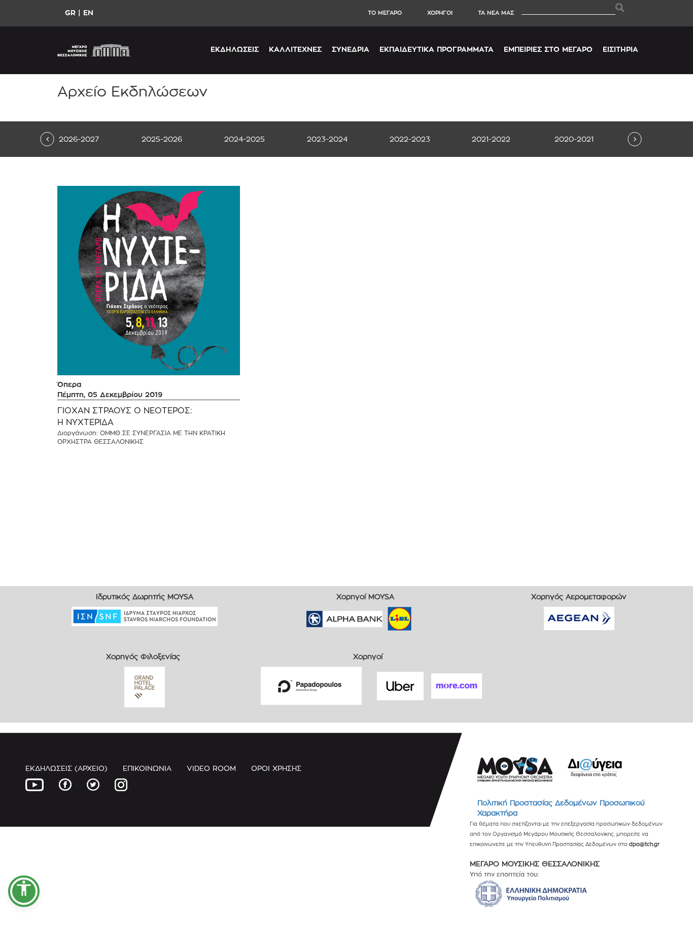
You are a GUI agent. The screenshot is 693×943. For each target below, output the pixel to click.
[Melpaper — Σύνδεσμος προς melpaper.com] (429, 616)
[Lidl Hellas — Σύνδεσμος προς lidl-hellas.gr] (385, 616)
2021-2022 (491, 139)
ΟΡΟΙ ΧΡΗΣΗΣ (276, 768)
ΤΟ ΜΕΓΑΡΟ (385, 13)
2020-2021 (574, 139)
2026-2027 (79, 139)
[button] (24, 891)
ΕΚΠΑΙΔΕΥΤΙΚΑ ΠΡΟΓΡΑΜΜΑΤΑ (436, 49)
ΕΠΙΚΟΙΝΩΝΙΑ (147, 768)
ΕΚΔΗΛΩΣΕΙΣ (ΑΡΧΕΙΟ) (66, 768)
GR (70, 12)
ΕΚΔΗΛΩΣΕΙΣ (235, 49)
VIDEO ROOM (211, 768)
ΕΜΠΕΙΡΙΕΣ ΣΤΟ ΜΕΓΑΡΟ (548, 49)
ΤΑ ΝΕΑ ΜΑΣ (496, 13)
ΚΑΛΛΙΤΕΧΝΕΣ (295, 49)
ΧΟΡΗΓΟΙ (440, 13)
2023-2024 (327, 139)
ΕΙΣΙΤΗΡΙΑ (620, 49)
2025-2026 (162, 139)
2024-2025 (244, 139)
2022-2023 (410, 139)
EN (88, 12)
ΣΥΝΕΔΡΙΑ (350, 49)
